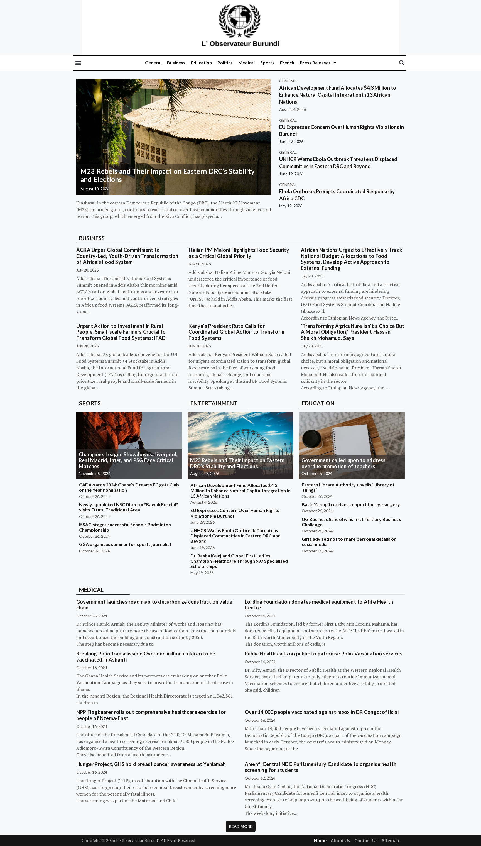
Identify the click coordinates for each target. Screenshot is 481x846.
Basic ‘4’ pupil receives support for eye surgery (351, 504)
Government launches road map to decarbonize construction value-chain (155, 605)
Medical (246, 62)
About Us (340, 840)
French (287, 62)
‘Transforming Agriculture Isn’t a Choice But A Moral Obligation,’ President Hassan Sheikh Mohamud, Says (352, 332)
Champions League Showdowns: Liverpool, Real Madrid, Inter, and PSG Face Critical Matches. (128, 460)
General (153, 62)
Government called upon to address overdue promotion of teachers (343, 463)
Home (320, 840)
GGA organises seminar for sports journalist (125, 544)
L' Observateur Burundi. (138, 840)
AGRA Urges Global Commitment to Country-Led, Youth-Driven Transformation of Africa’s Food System (127, 256)
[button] (78, 62)
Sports (267, 62)
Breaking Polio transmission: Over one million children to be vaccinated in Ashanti (145, 656)
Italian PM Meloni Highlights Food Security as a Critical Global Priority (238, 253)
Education (201, 62)
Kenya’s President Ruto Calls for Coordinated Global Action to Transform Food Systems (236, 332)
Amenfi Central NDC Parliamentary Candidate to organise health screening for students (320, 767)
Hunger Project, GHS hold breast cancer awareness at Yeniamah (151, 764)
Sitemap (390, 840)
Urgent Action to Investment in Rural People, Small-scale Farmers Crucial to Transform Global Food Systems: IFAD (121, 332)
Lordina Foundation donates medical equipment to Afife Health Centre (319, 605)
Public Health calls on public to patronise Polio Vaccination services (324, 653)
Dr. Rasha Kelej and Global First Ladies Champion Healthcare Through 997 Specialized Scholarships (239, 561)
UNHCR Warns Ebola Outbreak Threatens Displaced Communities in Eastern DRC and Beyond (235, 535)
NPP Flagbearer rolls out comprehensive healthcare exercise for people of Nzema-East (151, 715)
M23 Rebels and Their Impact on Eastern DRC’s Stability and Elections (167, 175)
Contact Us (366, 840)
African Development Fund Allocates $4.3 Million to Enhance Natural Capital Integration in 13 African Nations (337, 95)
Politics (225, 62)
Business (176, 62)
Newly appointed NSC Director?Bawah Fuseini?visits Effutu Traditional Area (128, 507)
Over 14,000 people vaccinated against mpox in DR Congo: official (322, 712)
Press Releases (315, 62)
